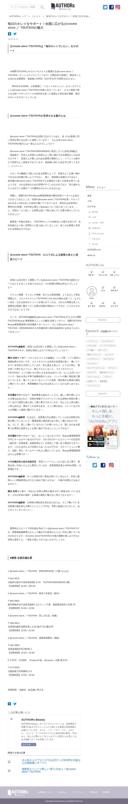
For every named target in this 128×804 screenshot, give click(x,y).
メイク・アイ (98, 223)
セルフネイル (108, 359)
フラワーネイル (93, 377)
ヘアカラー (107, 377)
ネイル (95, 212)
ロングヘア (109, 354)
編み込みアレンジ (107, 372)
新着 (89, 195)
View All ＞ (103, 320)
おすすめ (91, 206)
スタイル (96, 228)
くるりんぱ (91, 345)
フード (95, 244)
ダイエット (112, 368)
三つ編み (90, 350)
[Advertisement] (104, 100)
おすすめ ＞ (29, 744)
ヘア (94, 217)
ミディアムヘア (93, 385)
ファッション (98, 233)
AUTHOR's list (94, 250)
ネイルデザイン (108, 341)
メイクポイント (93, 359)
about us (91, 255)
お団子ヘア (91, 381)
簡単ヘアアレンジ (94, 354)
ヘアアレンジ (92, 341)
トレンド (96, 239)
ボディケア (102, 350)
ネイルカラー (92, 363)
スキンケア (91, 372)
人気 (89, 201)
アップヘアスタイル (107, 345)
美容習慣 (103, 381)
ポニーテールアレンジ (95, 368)
